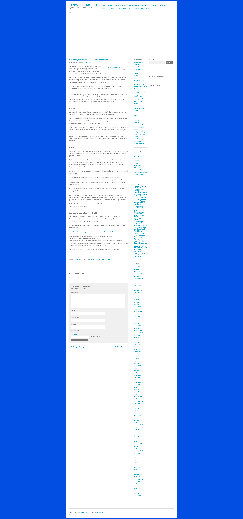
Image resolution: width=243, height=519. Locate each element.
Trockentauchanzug (146, 243)
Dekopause (137, 154)
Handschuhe (137, 215)
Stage (145, 226)
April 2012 (136, 462)
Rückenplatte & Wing (139, 127)
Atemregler (137, 67)
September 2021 (138, 278)
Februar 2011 (137, 495)
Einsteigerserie (138, 78)
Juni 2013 (136, 429)
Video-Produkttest (139, 143)
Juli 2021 (136, 281)
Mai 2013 (136, 432)
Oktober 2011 (137, 477)
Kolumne (136, 110)
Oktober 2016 (137, 373)
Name (73, 310)
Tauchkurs (142, 235)
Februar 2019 (137, 325)
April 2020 (136, 302)
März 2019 (136, 323)
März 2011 (136, 493)
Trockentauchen (143, 246)
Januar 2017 (137, 368)
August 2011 (137, 481)
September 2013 (138, 425)
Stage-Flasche (138, 227)
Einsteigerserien (134, 5)
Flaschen (136, 103)
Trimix (141, 241)
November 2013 (138, 420)
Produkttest (137, 122)
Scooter (136, 129)
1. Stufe (135, 185)
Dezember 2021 (138, 274)
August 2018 (137, 335)
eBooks (136, 75)
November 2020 (138, 290)
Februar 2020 (137, 307)
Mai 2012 (136, 460)
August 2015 (137, 384)
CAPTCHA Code (94, 337)
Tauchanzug (137, 136)
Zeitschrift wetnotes (139, 255)
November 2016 (138, 370)
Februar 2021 (137, 285)
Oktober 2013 (137, 422)
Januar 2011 (137, 498)
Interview (136, 106)
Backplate (136, 189)
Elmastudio (100, 512)
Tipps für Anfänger (139, 139)
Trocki (137, 249)
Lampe (135, 115)
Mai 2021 (136, 283)
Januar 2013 (137, 441)
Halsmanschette (138, 213)
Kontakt (113, 8)
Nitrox (136, 224)
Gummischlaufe (139, 212)
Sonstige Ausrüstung (139, 132)
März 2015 (136, 392)
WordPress (84, 512)
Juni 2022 (136, 269)
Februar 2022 (137, 271)
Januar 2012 (137, 469)
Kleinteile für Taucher (139, 108)
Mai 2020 (136, 300)
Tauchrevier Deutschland (140, 172)
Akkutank (140, 185)
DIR (140, 196)
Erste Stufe (136, 202)
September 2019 (138, 314)
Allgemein (78, 259)
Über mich (105, 8)
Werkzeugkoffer (137, 251)
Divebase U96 (137, 156)
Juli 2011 (136, 484)
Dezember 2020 (138, 288)
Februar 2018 (137, 344)
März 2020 (136, 304)
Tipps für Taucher (84, 5)
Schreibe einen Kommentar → (78, 278)
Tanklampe (139, 231)
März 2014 (136, 413)
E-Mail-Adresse (76, 317)
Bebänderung (142, 192)
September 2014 (138, 401)
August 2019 (137, 316)
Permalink (107, 259)
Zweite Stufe (137, 256)
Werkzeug (142, 250)
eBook (110, 5)
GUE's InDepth (138, 167)
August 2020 (137, 292)
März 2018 (136, 342)
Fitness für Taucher (139, 101)
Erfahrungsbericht (138, 99)
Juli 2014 (136, 406)
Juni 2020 (136, 297)
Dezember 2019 (138, 311)
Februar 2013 (137, 439)
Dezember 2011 (138, 472)
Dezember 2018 (138, 330)
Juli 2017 (136, 356)
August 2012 (137, 453)
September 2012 (138, 451)
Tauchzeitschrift (94, 259)
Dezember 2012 (138, 443)
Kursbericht (137, 113)
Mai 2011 (136, 488)
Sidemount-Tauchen (139, 170)
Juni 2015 (136, 387)
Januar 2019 (137, 328)
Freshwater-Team (138, 165)
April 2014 (136, 410)
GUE (136, 209)
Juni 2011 (136, 486)
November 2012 (138, 446)
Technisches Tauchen (138, 238)
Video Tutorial (137, 141)
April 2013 (136, 434)
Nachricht (74, 293)
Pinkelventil (142, 224)
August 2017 (137, 354)
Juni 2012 (136, 458)
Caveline (136, 196)
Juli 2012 (136, 455)
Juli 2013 (136, 427)
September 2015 (138, 382)
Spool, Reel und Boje (139, 134)
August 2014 (137, 403)
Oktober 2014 (137, 399)
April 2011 (136, 491)
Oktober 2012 (137, 448)
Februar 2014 (137, 415)
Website (73, 324)
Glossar (162, 5)
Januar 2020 (137, 309)
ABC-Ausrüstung (138, 62)
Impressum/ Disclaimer (126, 8)
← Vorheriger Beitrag (76, 347)
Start (103, 5)
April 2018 (136, 340)
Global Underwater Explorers (140, 204)
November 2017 (138, 347)
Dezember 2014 (138, 396)
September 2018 (138, 333)
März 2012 (136, 465)
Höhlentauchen (138, 218)
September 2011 (138, 479)
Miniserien (145, 5)
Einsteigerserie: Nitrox (140, 84)
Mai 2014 (136, 408)
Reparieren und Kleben (140, 125)
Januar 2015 (137, 394)
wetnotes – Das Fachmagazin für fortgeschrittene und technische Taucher (93, 232)
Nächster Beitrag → (121, 347)
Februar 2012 (137, 467)
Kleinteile (137, 220)
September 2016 (138, 375)
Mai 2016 (136, 380)
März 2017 (136, 363)
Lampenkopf (138, 222)
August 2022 (137, 266)
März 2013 (136, 436)
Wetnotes (101, 259)
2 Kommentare (88, 62)
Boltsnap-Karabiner (140, 194)
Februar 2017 (137, 366)
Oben (70, 514)
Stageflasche (141, 229)
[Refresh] (74, 334)
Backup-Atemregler (139, 189)
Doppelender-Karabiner (140, 197)
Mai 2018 (136, 337)
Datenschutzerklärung (142, 8)
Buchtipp (136, 73)
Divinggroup (137, 163)
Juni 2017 (136, 359)
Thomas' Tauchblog (139, 174)
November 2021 (138, 276)
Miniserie (136, 120)
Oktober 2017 (137, 349)
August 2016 (137, 377)
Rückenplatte (138, 226)
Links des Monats (138, 117)
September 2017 (138, 351)
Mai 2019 (136, 321)
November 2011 (138, 474)
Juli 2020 (136, 295)
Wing (143, 253)
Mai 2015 (136, 389)
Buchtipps (154, 5)
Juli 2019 (136, 318)
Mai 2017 (136, 361)
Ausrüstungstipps (120, 5)
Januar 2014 (137, 418)
